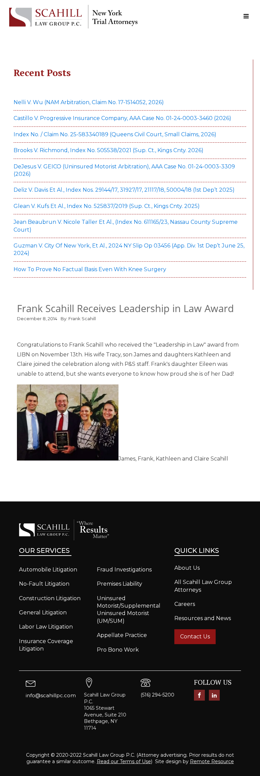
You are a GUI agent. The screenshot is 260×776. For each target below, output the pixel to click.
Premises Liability (119, 584)
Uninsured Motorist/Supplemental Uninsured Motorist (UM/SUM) (128, 609)
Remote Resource (212, 761)
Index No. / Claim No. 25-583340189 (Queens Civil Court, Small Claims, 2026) (115, 134)
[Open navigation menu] (246, 16)
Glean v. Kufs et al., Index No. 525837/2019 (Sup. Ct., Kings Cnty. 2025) (107, 206)
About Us (187, 568)
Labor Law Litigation (46, 627)
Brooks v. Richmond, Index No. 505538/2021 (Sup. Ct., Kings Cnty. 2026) (108, 150)
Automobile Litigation (48, 569)
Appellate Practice (122, 635)
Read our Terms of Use (124, 761)
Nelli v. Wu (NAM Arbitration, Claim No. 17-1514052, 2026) (89, 102)
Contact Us (195, 636)
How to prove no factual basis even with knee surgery (90, 269)
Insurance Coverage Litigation (46, 645)
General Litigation (43, 612)
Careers (184, 604)
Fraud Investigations (124, 569)
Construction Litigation (50, 598)
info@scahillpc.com (51, 695)
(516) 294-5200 (157, 695)
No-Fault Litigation (44, 584)
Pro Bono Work (118, 649)
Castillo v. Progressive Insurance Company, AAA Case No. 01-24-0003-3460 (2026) (122, 118)
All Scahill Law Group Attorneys (203, 586)
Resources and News (202, 618)
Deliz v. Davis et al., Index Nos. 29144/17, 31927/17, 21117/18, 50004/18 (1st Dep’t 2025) (125, 190)
